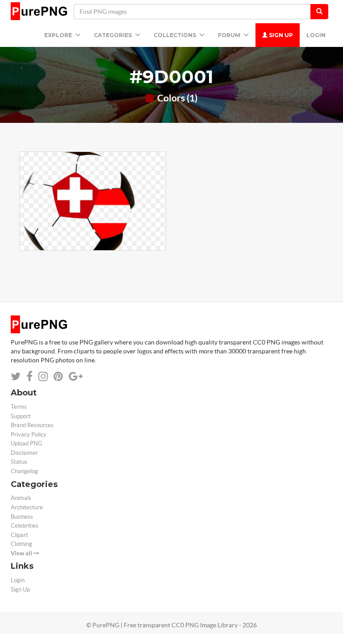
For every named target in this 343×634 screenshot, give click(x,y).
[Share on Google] (76, 376)
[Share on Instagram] (43, 376)
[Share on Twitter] (16, 376)
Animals (21, 498)
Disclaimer (24, 452)
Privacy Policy (28, 434)
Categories (113, 35)
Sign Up (280, 35)
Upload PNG (26, 443)
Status (19, 461)
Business (22, 516)
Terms (19, 406)
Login (316, 35)
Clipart (19, 535)
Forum (230, 35)
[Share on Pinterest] (58, 376)
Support (21, 416)
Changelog (24, 471)
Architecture (27, 507)
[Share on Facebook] (29, 376)
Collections (175, 35)
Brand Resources (32, 425)
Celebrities (24, 525)
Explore (58, 35)
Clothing (21, 544)
